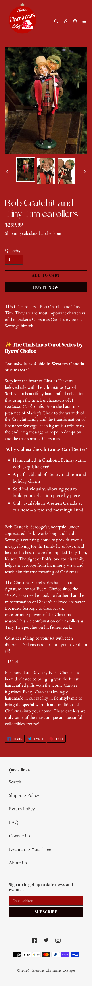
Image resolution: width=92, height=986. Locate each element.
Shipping (13, 233)
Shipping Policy (24, 795)
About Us (18, 863)
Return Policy (22, 809)
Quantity (13, 250)
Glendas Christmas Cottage (53, 970)
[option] (26, 169)
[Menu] (84, 21)
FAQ (13, 822)
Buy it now (46, 287)
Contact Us (19, 836)
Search (15, 782)
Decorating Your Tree (30, 849)
